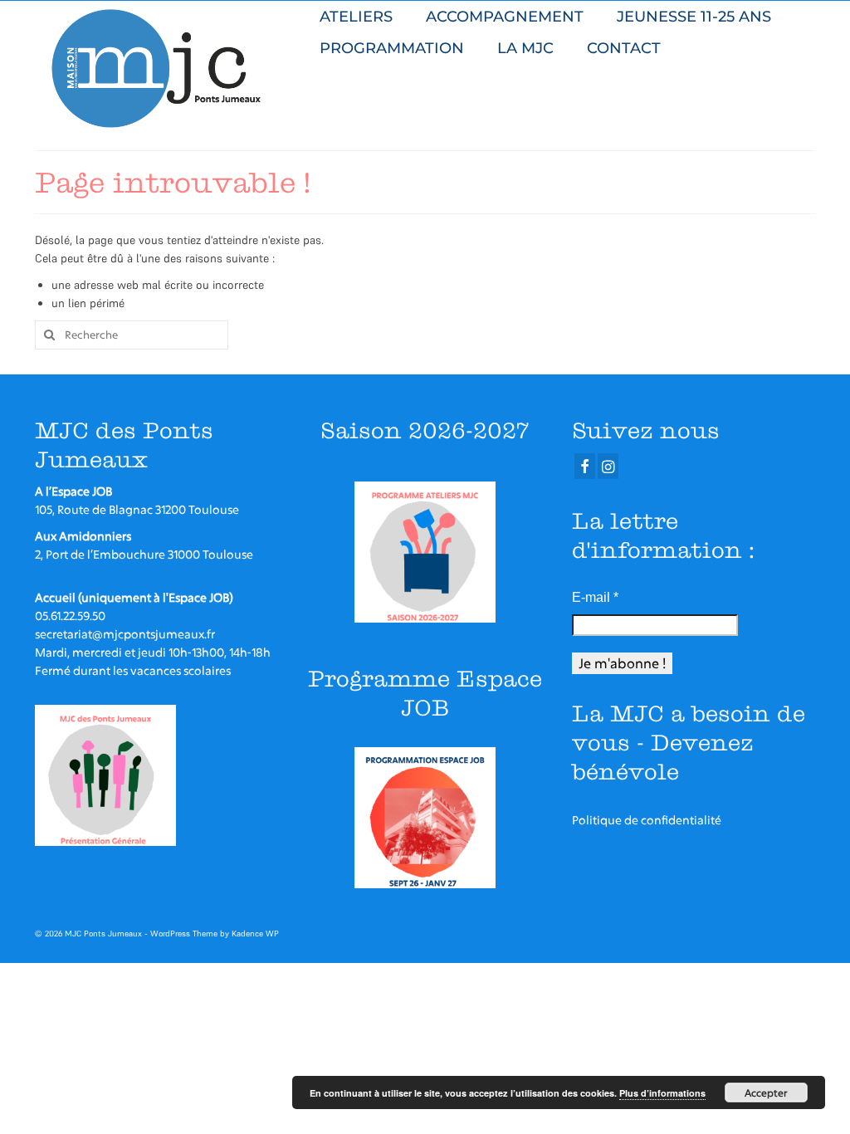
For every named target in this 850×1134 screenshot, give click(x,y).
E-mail (595, 597)
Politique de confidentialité (646, 820)
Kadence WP (255, 933)
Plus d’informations (662, 1093)
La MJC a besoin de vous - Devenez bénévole (688, 743)
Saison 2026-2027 (424, 430)
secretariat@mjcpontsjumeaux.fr (125, 634)
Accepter (766, 1092)
